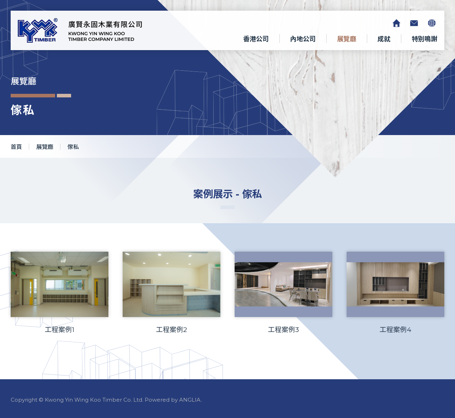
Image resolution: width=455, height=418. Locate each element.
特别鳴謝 (424, 39)
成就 (384, 39)
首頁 (16, 147)
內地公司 (303, 39)
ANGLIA (190, 399)
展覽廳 (346, 39)
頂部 (397, 374)
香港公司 (256, 39)
